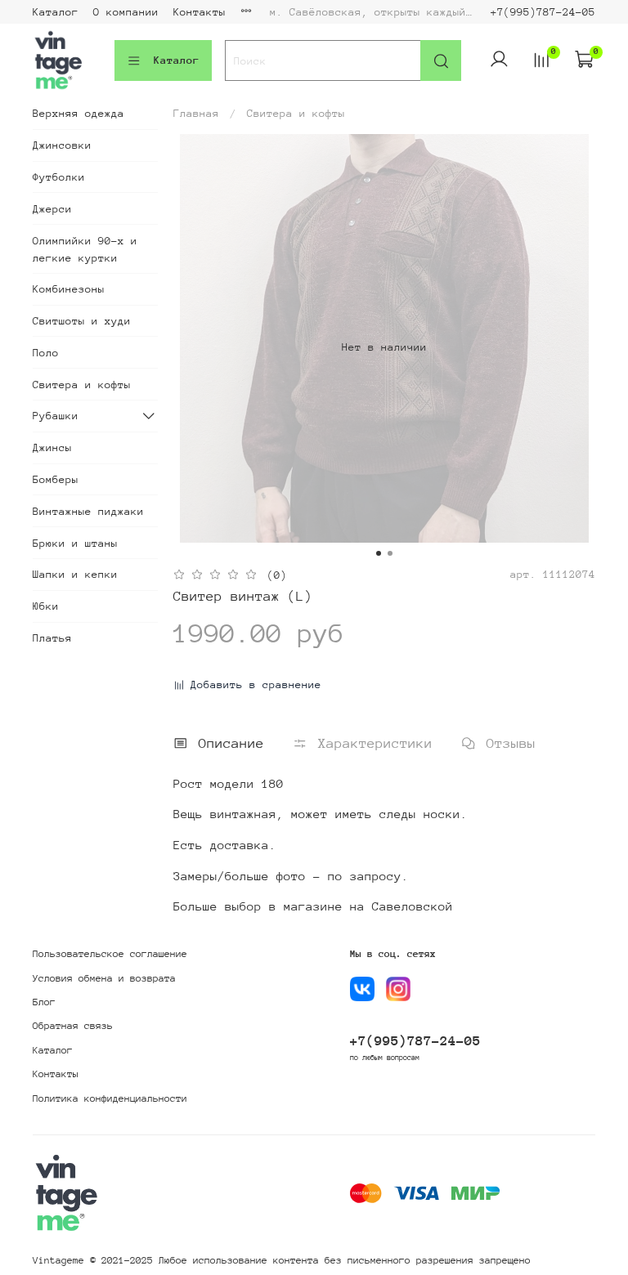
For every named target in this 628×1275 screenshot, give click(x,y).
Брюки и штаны (75, 543)
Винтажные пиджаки (88, 511)
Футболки (59, 177)
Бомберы (55, 479)
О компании (126, 12)
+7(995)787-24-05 (543, 12)
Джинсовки (62, 145)
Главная (196, 113)
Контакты (199, 12)
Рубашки (55, 415)
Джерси (52, 209)
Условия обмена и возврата (104, 978)
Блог (44, 1002)
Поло (46, 353)
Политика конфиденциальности (110, 1098)
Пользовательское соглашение (110, 954)
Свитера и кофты (296, 113)
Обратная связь (73, 1025)
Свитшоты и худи (82, 321)
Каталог (55, 12)
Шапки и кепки (75, 574)
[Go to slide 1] (378, 553)
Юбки (46, 606)
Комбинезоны (69, 289)
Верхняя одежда (78, 113)
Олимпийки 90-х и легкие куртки (85, 249)
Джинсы (52, 447)
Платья (52, 638)
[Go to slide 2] (390, 553)
